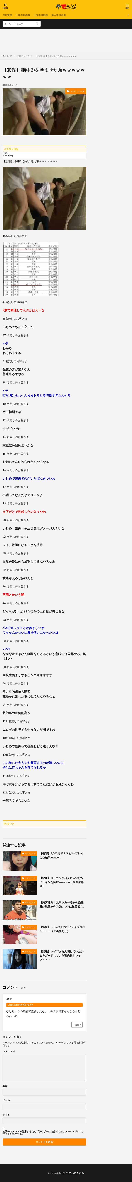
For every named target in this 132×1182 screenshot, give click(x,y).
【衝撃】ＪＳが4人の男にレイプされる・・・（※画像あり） (62, 929)
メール (6, 1100)
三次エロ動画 (41, 14)
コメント (9, 1051)
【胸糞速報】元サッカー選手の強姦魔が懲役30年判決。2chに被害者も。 (63, 904)
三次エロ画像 (23, 14)
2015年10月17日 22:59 (20, 1004)
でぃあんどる (76, 1173)
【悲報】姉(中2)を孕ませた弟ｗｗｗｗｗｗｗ (55, 56)
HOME (9, 56)
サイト (6, 1114)
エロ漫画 (7, 14)
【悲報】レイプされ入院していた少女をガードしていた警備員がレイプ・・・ (62, 955)
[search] (37, 24)
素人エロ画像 (58, 14)
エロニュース (23, 56)
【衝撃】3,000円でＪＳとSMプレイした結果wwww (62, 855)
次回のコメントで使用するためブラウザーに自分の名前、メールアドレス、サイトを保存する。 (43, 1132)
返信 (77, 1024)
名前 (5, 1086)
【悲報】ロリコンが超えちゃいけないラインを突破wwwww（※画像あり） (62, 882)
